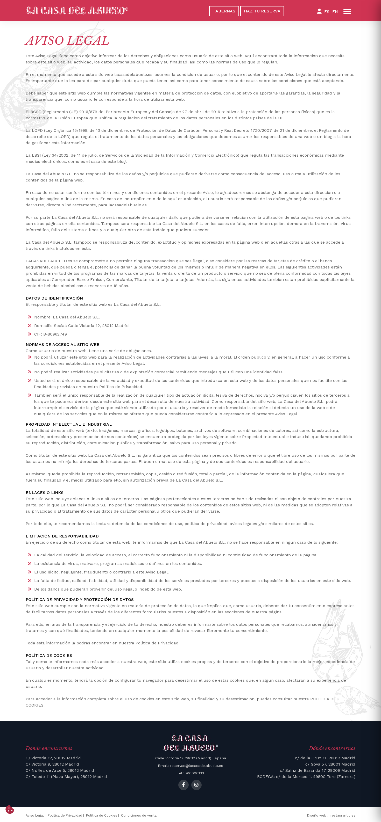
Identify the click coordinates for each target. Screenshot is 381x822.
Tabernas (224, 11)
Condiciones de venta (139, 815)
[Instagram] (196, 785)
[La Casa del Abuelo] (104, 10)
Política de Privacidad (65, 815)
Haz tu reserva (262, 11)
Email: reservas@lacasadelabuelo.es (190, 765)
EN (335, 11)
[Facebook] (183, 785)
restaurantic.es (342, 815)
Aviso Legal (35, 815)
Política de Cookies (101, 815)
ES (326, 11)
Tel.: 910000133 (190, 773)
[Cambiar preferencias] (10, 810)
